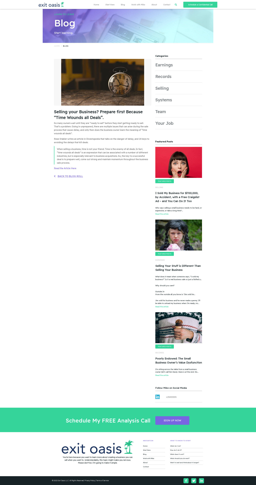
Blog (123, 4)
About (154, 4)
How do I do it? (176, 450)
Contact (166, 4)
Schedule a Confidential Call (200, 4)
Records (163, 76)
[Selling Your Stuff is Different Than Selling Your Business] (178, 235)
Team (160, 111)
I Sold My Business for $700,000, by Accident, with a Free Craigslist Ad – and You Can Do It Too (177, 197)
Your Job (164, 123)
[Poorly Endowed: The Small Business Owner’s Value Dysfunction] (178, 327)
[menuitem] (93, 4)
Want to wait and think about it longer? (184, 463)
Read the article (162, 214)
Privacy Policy (90, 481)
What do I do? (175, 446)
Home (96, 4)
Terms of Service (102, 481)
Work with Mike (138, 4)
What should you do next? (179, 458)
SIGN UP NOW (172, 420)
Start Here (109, 4)
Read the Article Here (65, 168)
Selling (162, 88)
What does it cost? (177, 454)
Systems (163, 99)
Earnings (164, 64)
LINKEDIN (171, 397)
